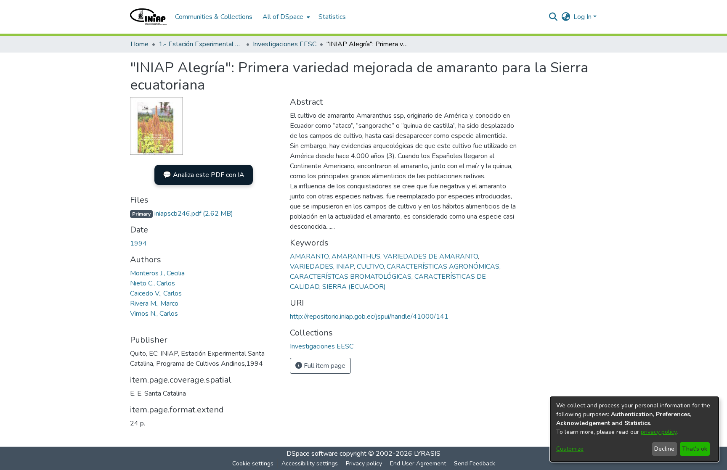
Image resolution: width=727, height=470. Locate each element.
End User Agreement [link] (418, 463)
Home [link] (139, 44)
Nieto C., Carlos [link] (152, 283)
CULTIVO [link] (370, 266)
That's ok (694, 449)
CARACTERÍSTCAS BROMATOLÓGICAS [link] (350, 276)
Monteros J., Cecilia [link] (157, 273)
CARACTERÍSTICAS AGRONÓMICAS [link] (443, 266)
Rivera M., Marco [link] (154, 303)
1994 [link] (138, 243)
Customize (570, 449)
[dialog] (634, 429)
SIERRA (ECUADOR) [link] (354, 286)
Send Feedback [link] (474, 463)
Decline (664, 449)
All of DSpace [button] (283, 16)
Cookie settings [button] (252, 463)
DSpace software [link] (312, 453)
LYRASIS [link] (427, 453)
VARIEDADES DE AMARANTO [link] (430, 256)
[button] (148, 16)
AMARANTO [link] (309, 256)
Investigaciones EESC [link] (284, 44)
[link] (181, 213)
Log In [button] (583, 16)
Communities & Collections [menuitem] (213, 16)
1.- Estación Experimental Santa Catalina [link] (201, 44)
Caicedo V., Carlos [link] (156, 293)
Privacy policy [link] (364, 463)
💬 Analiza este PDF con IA (203, 175)
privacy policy (659, 432)
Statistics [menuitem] (332, 16)
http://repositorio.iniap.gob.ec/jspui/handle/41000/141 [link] (369, 316)
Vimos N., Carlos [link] (154, 313)
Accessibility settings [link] (309, 463)
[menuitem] (285, 17)
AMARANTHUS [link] (356, 256)
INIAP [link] (345, 266)
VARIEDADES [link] (311, 266)
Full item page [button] (323, 365)
